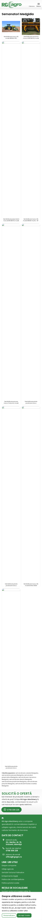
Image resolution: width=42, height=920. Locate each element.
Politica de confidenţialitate (13, 879)
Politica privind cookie (10, 883)
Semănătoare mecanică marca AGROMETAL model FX (31, 38)
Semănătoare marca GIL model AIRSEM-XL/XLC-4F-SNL (31, 220)
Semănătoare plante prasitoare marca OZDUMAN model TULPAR (11, 768)
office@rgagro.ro (14, 857)
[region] (21, 906)
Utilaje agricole (8, 869)
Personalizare (9, 915)
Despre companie (9, 865)
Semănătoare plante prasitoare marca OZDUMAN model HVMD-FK (11, 585)
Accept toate (24, 915)
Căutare (31, 6)
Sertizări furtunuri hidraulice (13, 872)
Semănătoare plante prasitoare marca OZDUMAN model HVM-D (31, 403)
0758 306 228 (13, 809)
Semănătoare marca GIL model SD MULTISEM (31, 584)
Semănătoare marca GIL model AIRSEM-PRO (11, 37)
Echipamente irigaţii (10, 876)
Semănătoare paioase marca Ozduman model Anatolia (11, 403)
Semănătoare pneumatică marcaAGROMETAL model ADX (11, 220)
